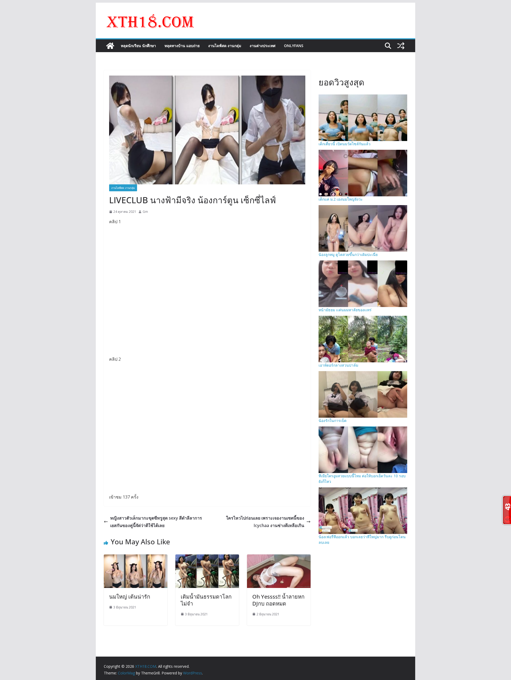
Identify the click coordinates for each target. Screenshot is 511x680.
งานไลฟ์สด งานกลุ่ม (224, 45)
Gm (145, 211)
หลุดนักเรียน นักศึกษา (138, 45)
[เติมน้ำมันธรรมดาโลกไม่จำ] (207, 558)
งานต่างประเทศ (262, 45)
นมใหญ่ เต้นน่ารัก (129, 596)
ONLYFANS (293, 45)
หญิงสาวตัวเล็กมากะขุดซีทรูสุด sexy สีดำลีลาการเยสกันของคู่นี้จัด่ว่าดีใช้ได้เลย (156, 522)
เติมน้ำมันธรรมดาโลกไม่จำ (206, 600)
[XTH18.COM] (110, 45)
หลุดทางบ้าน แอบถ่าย (182, 45)
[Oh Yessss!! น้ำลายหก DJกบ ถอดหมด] (279, 558)
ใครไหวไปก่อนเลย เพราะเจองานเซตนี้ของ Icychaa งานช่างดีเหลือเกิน (265, 522)
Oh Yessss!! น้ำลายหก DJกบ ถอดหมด (278, 600)
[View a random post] (400, 45)
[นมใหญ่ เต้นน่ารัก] (135, 558)
